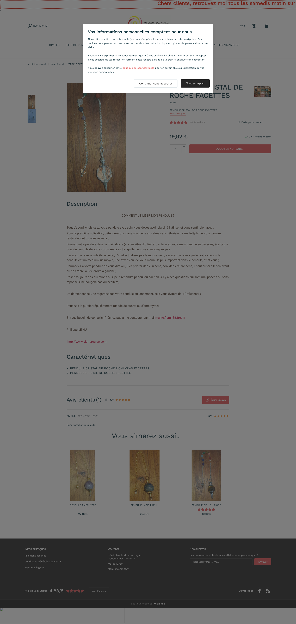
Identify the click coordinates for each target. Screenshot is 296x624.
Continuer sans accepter (155, 83)
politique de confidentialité (138, 68)
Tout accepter (195, 83)
